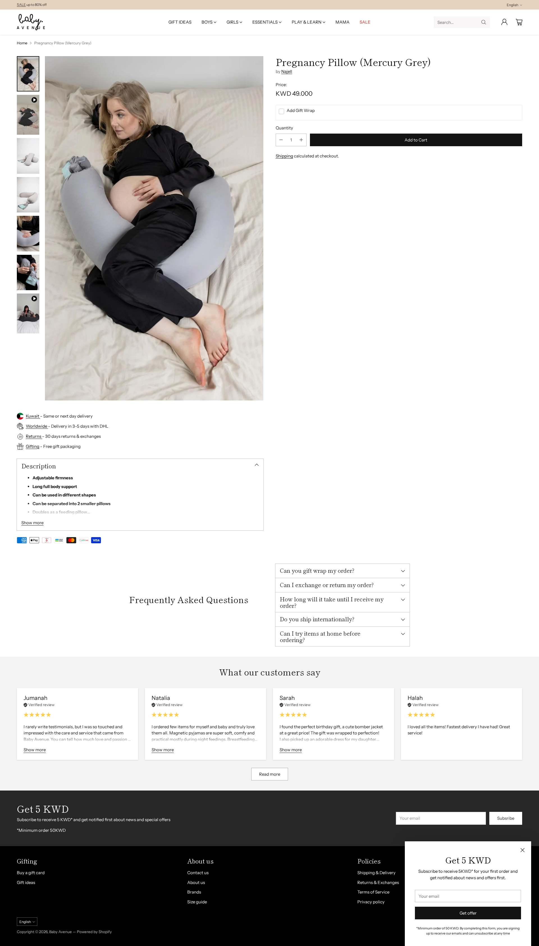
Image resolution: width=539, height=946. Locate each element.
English (512, 5)
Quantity (284, 127)
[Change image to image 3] (28, 155)
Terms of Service (373, 892)
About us (196, 882)
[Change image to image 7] (28, 313)
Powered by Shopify (94, 931)
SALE (21, 5)
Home (22, 43)
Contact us (198, 872)
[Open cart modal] (519, 22)
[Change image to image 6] (28, 272)
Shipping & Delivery (376, 872)
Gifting (32, 446)
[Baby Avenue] (31, 22)
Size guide (197, 901)
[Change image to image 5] (28, 233)
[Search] (484, 22)
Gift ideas (26, 882)
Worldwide (37, 426)
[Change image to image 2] (28, 115)
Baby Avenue (60, 931)
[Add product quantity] (301, 140)
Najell (286, 71)
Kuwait (33, 416)
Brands (194, 892)
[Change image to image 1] (28, 73)
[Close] (522, 850)
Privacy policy (371, 901)
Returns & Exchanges (378, 882)
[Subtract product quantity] (281, 140)
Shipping (284, 156)
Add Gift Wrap (301, 110)
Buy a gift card (31, 872)
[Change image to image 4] (28, 194)
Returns (34, 436)
